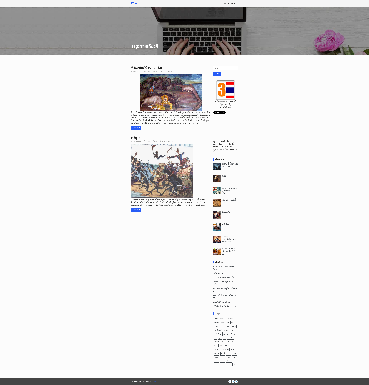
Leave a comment (167, 71)
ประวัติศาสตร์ (217, 330)
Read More (136, 128)
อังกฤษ (216, 357)
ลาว (215, 345)
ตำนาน (216, 326)
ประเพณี (226, 330)
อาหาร (222, 357)
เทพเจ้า (222, 361)
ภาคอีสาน (230, 338)
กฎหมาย (222, 318)
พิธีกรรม (233, 334)
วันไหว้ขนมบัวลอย (219, 273)
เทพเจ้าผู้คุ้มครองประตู (221, 302)
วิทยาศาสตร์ (225, 349)
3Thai (134, 3)
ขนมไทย (216, 322)
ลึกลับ (220, 345)
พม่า (232, 330)
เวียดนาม (223, 365)
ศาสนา (233, 349)
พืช (215, 338)
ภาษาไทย (230, 341)
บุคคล (228, 326)
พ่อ (224, 338)
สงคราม (216, 353)
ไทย (235, 365)
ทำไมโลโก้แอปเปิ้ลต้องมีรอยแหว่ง (225, 306)
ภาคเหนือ (216, 341)
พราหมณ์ (225, 334)
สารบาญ (234, 3)
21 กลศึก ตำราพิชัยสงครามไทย (224, 277)
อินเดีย (228, 357)
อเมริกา (235, 357)
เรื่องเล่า (216, 365)
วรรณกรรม (227, 345)
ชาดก (232, 322)
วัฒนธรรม (217, 349)
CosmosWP (155, 381)
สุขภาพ (234, 353)
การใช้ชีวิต (230, 318)
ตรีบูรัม (136, 137)
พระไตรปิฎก (217, 334)
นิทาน (222, 326)
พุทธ (220, 338)
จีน (228, 322)
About (226, 3)
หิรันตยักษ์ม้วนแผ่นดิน (146, 68)
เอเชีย (230, 365)
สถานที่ (223, 353)
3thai (155, 71)
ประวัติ (234, 326)
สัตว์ (229, 353)
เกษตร (216, 361)
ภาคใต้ (223, 341)
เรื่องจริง (229, 361)
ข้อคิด (222, 322)
